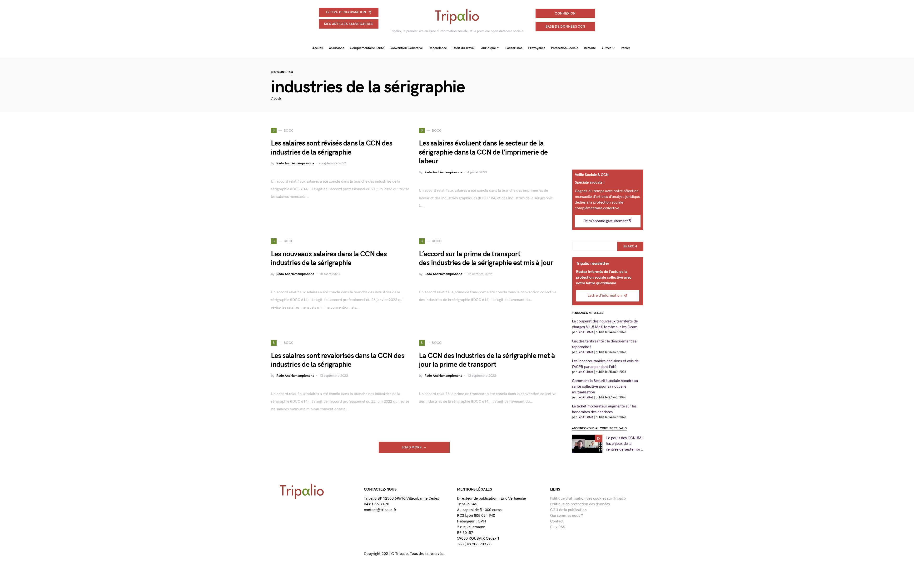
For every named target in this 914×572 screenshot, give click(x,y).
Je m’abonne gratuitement (606, 221)
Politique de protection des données (580, 504)
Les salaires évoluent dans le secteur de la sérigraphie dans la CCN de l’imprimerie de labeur (483, 152)
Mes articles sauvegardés (348, 24)
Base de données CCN (565, 27)
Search (630, 246)
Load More (412, 447)
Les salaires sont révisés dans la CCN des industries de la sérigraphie (331, 148)
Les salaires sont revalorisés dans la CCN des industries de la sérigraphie (337, 360)
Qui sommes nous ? (566, 515)
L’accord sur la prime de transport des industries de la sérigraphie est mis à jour (486, 258)
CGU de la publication (568, 510)
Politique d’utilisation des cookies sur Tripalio (588, 498)
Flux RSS (557, 527)
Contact (557, 521)
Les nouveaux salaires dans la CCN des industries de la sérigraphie (329, 258)
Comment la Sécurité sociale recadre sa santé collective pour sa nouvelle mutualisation (605, 387)
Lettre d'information (346, 12)
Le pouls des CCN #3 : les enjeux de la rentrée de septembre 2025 (624, 444)
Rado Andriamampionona (295, 163)
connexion (565, 13)
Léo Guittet (585, 332)
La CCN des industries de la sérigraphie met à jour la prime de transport (487, 360)
